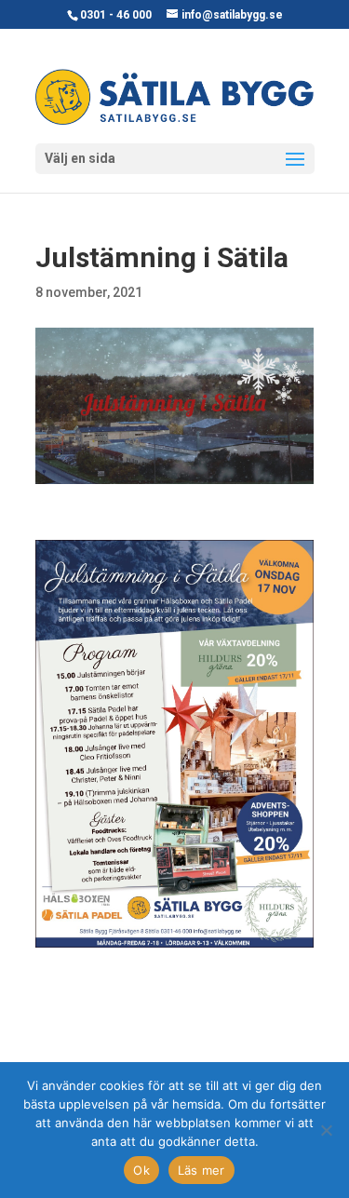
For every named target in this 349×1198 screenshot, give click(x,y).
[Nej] (325, 1130)
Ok (141, 1170)
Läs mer (201, 1170)
